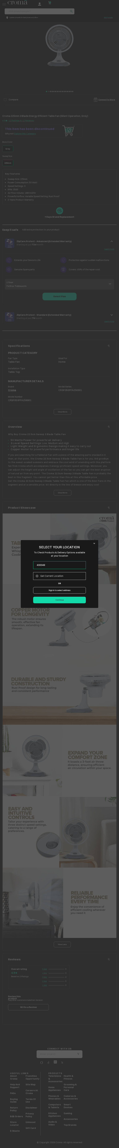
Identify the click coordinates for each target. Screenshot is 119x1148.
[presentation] (59, 565)
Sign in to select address (60, 590)
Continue (59, 600)
